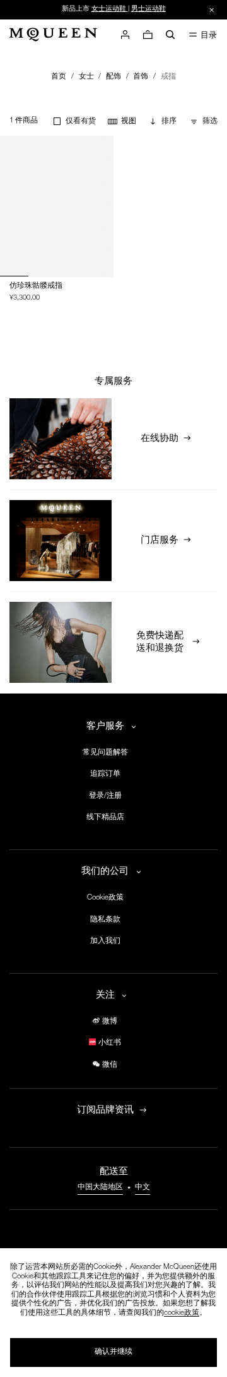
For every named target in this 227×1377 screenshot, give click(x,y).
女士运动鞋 (108, 9)
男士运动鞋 (148, 9)
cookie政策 (181, 1313)
